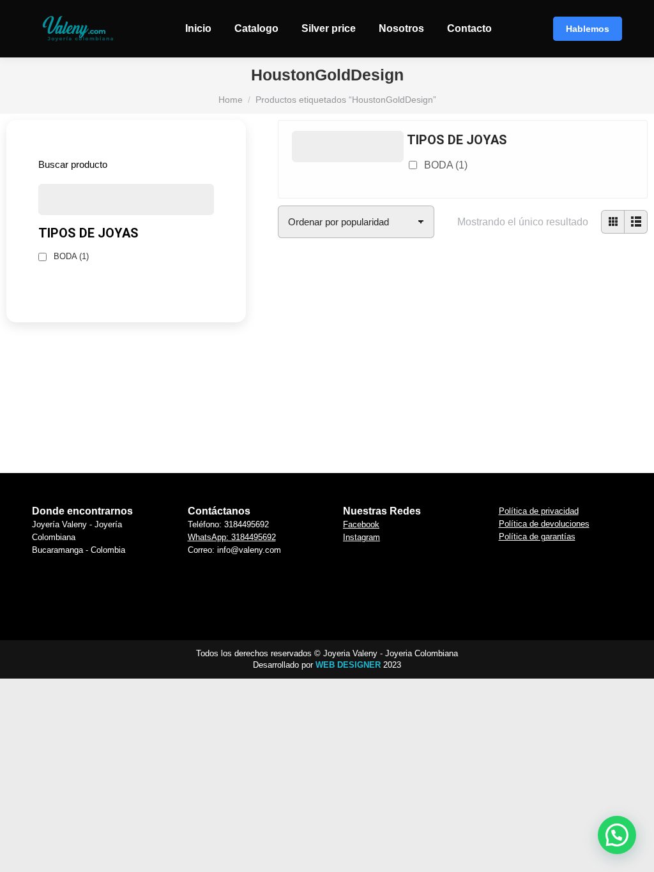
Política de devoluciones (544, 524)
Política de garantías (537, 536)
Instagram (361, 537)
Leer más (315, 448)
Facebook (361, 524)
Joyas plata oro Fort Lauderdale (315, 378)
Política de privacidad (539, 511)
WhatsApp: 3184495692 (232, 537)
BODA (446, 165)
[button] (315, 343)
